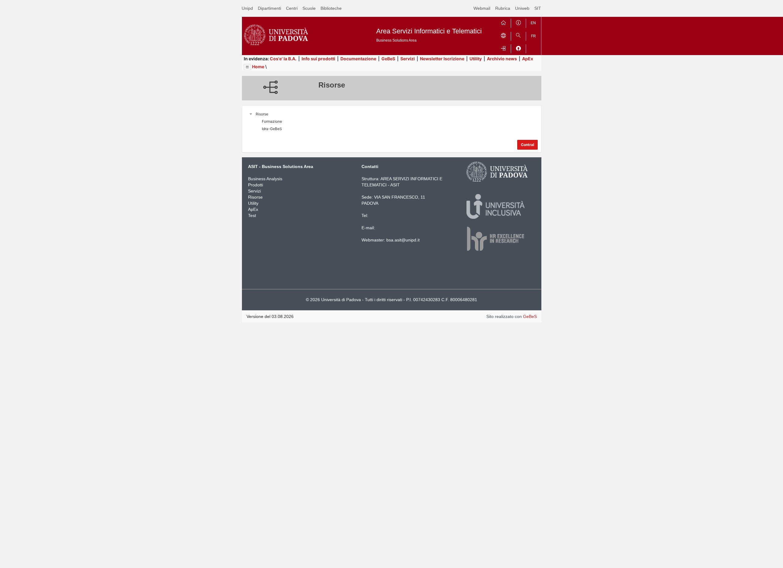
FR (533, 36)
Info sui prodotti (318, 58)
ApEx (527, 58)
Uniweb (522, 8)
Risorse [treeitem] (262, 114)
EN (533, 23)
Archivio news (502, 58)
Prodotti (255, 184)
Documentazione (358, 58)
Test (252, 215)
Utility (475, 58)
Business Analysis (265, 178)
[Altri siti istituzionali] (503, 35)
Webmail (481, 8)
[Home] (503, 22)
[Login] (503, 47)
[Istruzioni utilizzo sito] (518, 22)
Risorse (255, 197)
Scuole (309, 8)
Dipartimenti (269, 8)
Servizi (407, 58)
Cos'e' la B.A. (283, 58)
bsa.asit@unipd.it (403, 239)
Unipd (247, 8)
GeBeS (388, 58)
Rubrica (502, 8)
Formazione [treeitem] (272, 121)
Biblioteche (331, 8)
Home (258, 66)
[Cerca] (518, 35)
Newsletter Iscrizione (442, 58)
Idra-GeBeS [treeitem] (272, 128)
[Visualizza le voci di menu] (247, 67)
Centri (292, 8)
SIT (537, 8)
